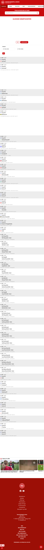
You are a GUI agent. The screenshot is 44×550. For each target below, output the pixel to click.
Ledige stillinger (22, 503)
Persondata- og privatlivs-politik (22, 542)
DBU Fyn (22, 529)
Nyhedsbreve (22, 496)
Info (18, 42)
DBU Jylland (22, 531)
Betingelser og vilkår (22, 509)
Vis (3, 53)
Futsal (22, 538)
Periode (4, 46)
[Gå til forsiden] (9, 2)
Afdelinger (22, 500)
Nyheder (22, 498)
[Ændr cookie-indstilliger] (2, 548)
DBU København (22, 533)
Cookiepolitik (22, 507)
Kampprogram (24, 42)
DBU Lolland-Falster (22, 535)
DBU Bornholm (22, 527)
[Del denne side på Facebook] (1, 545)
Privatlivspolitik (22, 505)
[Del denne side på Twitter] (3, 545)
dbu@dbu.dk (23, 520)
